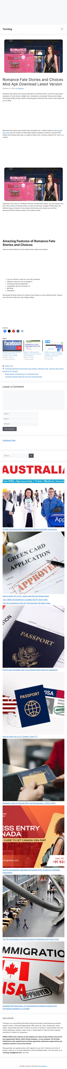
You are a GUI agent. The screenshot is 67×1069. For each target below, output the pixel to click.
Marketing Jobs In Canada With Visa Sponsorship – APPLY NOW (29, 803)
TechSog (7, 29)
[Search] (31, 456)
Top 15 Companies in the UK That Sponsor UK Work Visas (26, 603)
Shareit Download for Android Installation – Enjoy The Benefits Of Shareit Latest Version (53, 353)
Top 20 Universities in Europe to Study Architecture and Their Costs (31, 939)
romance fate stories (56, 369)
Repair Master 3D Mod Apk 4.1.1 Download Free (21, 374)
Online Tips (9, 366)
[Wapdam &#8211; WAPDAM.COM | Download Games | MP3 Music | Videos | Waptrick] (33, 345)
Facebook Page (9, 440)
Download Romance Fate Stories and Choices (21, 369)
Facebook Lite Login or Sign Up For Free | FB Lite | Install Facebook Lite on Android (12, 353)
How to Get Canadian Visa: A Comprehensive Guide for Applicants (30, 670)
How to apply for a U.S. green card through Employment (26, 596)
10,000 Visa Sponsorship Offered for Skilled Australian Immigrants (30, 529)
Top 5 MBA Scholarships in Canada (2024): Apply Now (25, 600)
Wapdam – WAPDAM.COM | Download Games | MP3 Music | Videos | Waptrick (33, 353)
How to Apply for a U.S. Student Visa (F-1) (20, 736)
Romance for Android (10, 371)
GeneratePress (42, 1066)
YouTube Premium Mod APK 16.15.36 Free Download (23, 377)
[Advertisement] (33, 12)
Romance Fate (43, 369)
